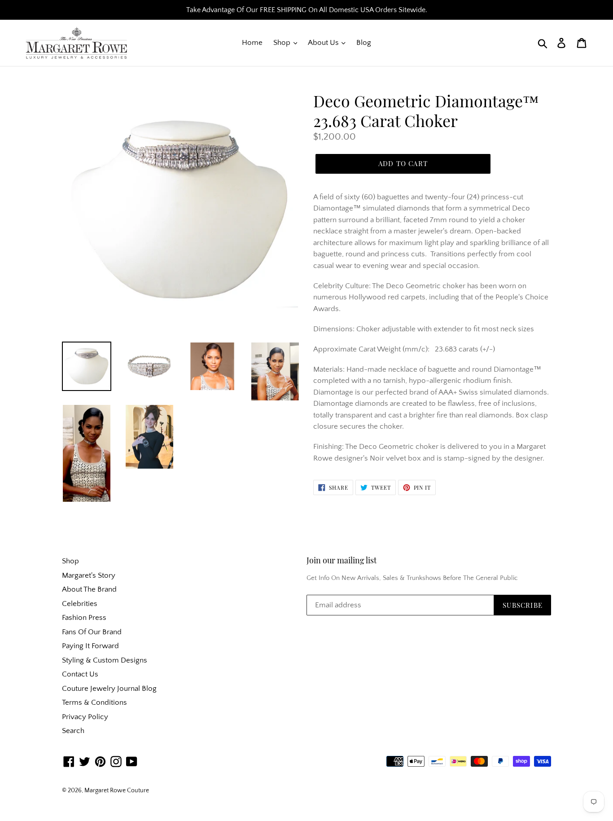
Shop (282, 43)
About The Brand (89, 589)
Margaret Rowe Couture (116, 790)
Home (252, 43)
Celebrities (79, 604)
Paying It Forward (90, 646)
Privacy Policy (85, 717)
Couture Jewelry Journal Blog (109, 689)
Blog (363, 43)
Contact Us (80, 674)
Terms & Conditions (94, 702)
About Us (324, 43)
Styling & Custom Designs (104, 660)
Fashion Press (84, 618)
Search (73, 731)
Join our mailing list (341, 561)
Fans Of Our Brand (92, 632)
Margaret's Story (88, 575)
